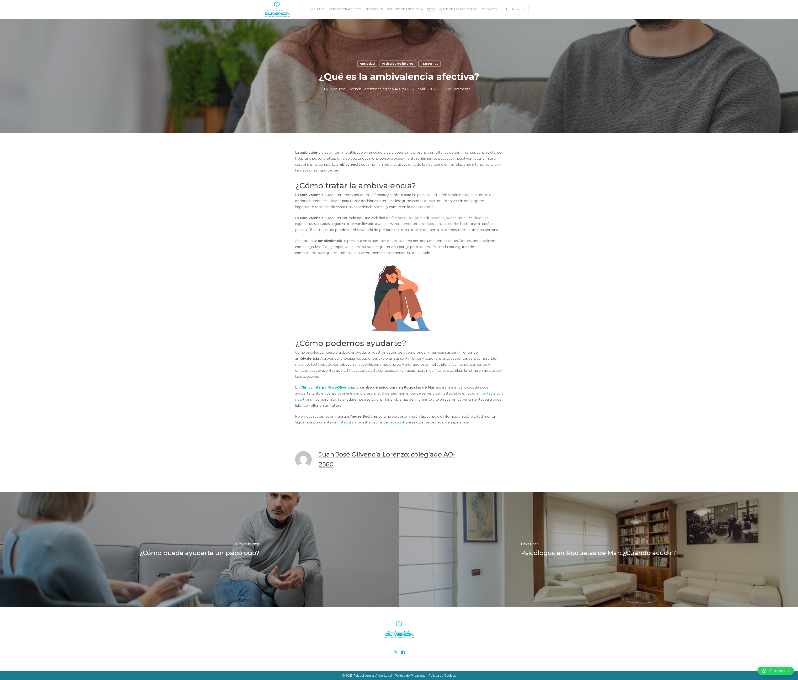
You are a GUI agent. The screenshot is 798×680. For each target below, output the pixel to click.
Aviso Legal (384, 676)
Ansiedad (367, 63)
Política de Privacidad (410, 676)
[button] (775, 671)
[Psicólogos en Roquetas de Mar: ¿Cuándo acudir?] (598, 549)
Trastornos (429, 63)
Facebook (397, 422)
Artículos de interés (398, 63)
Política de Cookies (442, 676)
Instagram (345, 422)
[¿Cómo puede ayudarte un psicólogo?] (199, 549)
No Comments (458, 89)
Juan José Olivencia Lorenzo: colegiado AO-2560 (369, 89)
